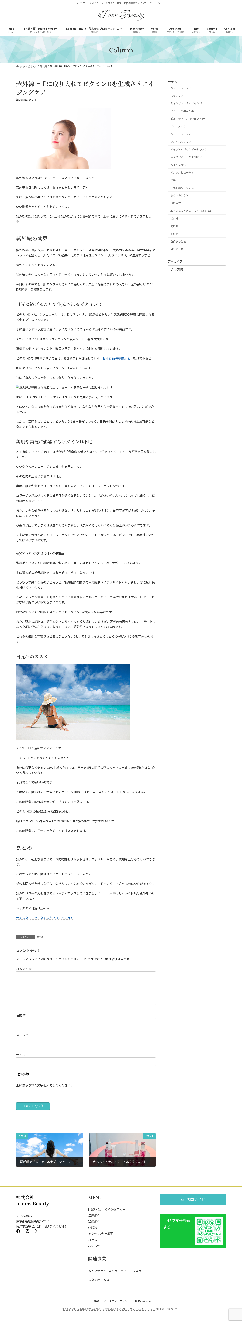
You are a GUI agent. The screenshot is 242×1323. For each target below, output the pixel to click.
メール (22, 1035)
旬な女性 (175, 203)
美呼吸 (174, 226)
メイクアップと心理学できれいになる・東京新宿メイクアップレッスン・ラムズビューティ (108, 1309)
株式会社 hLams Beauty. (33, 1200)
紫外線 (40, 936)
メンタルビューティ (182, 172)
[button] (193, 1199)
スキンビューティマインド (186, 103)
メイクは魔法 (178, 165)
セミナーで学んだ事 (182, 111)
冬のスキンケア (179, 195)
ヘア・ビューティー (182, 134)
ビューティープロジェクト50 (187, 118)
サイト (20, 1055)
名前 (21, 1015)
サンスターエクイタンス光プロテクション (44, 917)
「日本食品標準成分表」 (116, 358)
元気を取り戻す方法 (182, 188)
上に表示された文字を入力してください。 (45, 1085)
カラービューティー (182, 88)
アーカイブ (175, 261)
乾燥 (173, 180)
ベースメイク (178, 126)
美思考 (174, 234)
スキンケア (177, 96)
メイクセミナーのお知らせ (186, 157)
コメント (24, 968)
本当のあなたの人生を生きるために (191, 210)
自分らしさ (177, 249)
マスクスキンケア (181, 141)
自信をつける (178, 241)
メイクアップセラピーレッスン (188, 149)
